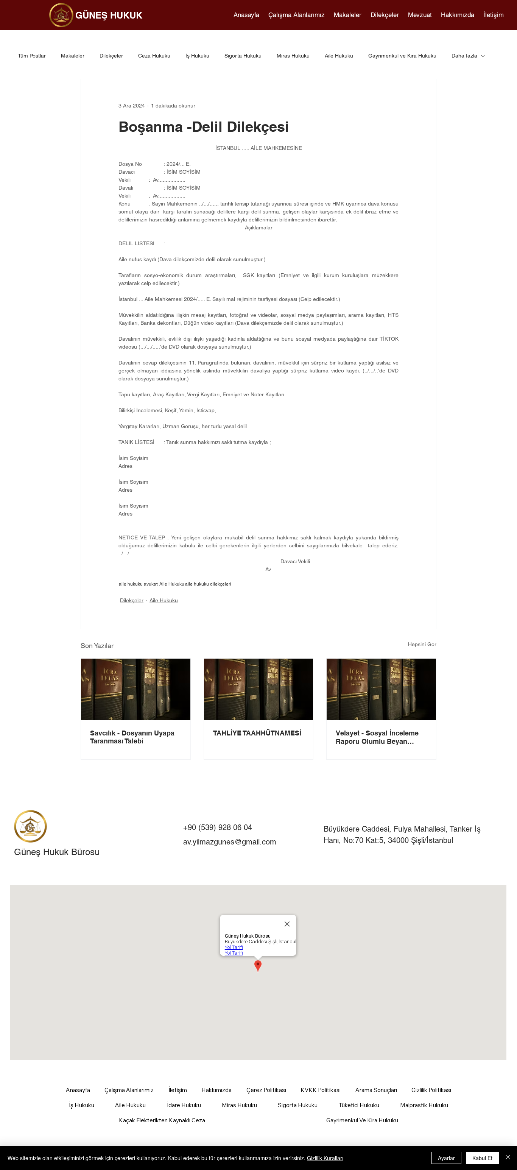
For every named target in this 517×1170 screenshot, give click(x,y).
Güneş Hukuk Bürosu (57, 852)
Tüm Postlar (32, 56)
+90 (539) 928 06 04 (217, 827)
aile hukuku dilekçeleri (208, 584)
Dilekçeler (111, 56)
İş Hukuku (197, 56)
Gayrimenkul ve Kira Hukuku (402, 56)
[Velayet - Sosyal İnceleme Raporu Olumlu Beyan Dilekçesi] (381, 689)
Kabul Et (482, 1158)
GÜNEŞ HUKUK (108, 15)
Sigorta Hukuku (243, 56)
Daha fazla (464, 56)
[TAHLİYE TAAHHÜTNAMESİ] (258, 689)
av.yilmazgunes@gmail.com (229, 841)
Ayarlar (446, 1158)
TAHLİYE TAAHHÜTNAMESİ (257, 733)
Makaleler (72, 56)
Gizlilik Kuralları (325, 1158)
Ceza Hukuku (154, 56)
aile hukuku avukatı (139, 584)
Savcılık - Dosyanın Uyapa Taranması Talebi (132, 737)
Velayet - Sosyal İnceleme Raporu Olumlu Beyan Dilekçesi (377, 737)
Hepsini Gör (422, 644)
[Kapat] (507, 1158)
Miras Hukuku (293, 56)
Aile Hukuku (339, 56)
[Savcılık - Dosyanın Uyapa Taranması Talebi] (135, 689)
